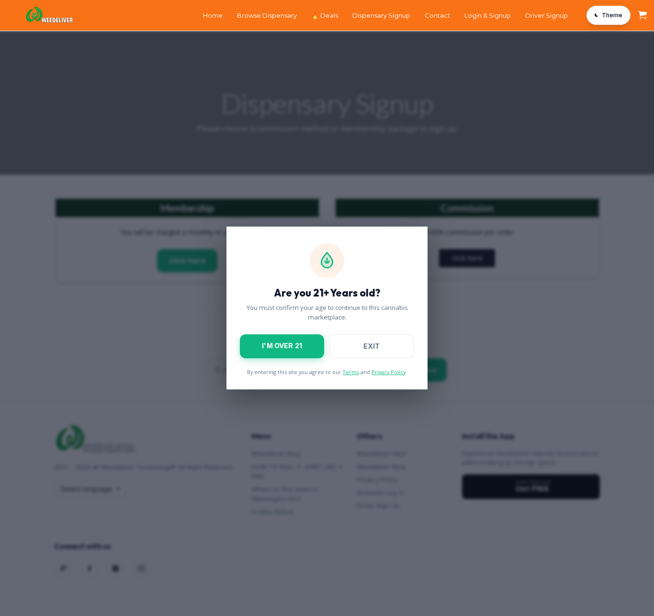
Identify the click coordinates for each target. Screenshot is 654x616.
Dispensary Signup (381, 15)
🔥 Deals (324, 15)
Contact (437, 15)
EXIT (371, 346)
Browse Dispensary (267, 15)
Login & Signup (487, 15)
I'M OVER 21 (282, 346)
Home (213, 15)
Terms (351, 372)
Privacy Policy (389, 372)
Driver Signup (546, 15)
